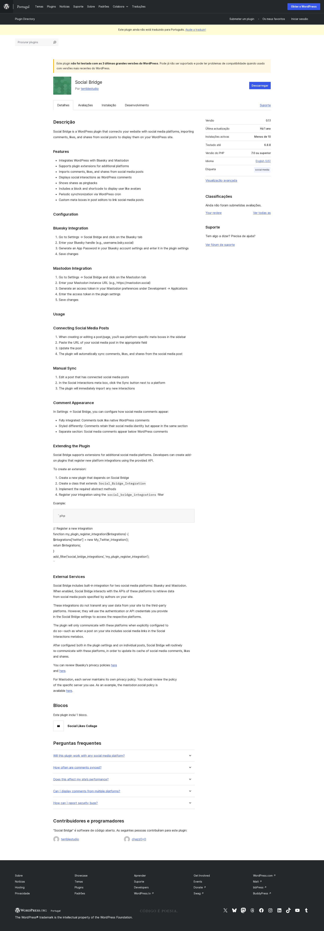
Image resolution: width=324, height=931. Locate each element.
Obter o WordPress (304, 6)
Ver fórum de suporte (220, 245)
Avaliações (85, 105)
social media (262, 169)
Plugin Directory (25, 18)
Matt (257, 881)
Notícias (20, 881)
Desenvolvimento (137, 105)
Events (198, 881)
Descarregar (260, 85)
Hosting (20, 887)
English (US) (263, 161)
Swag (199, 893)
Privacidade (22, 893)
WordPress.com (264, 875)
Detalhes (63, 105)
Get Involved (202, 875)
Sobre (19, 875)
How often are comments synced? (77, 767)
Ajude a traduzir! (195, 29)
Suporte (265, 105)
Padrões (80, 893)
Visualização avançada (221, 180)
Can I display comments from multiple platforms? (86, 791)
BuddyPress (262, 893)
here (114, 665)
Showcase (81, 875)
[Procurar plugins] (54, 42)
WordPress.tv (144, 893)
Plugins (79, 887)
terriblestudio (90, 89)
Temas (79, 881)
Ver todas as (262, 213)
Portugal (56, 910)
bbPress (260, 887)
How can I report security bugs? (75, 803)
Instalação (109, 105)
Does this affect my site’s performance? (81, 779)
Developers (141, 887)
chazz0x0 (139, 839)
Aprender (140, 875)
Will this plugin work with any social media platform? (89, 755)
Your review (214, 213)
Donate (200, 887)
